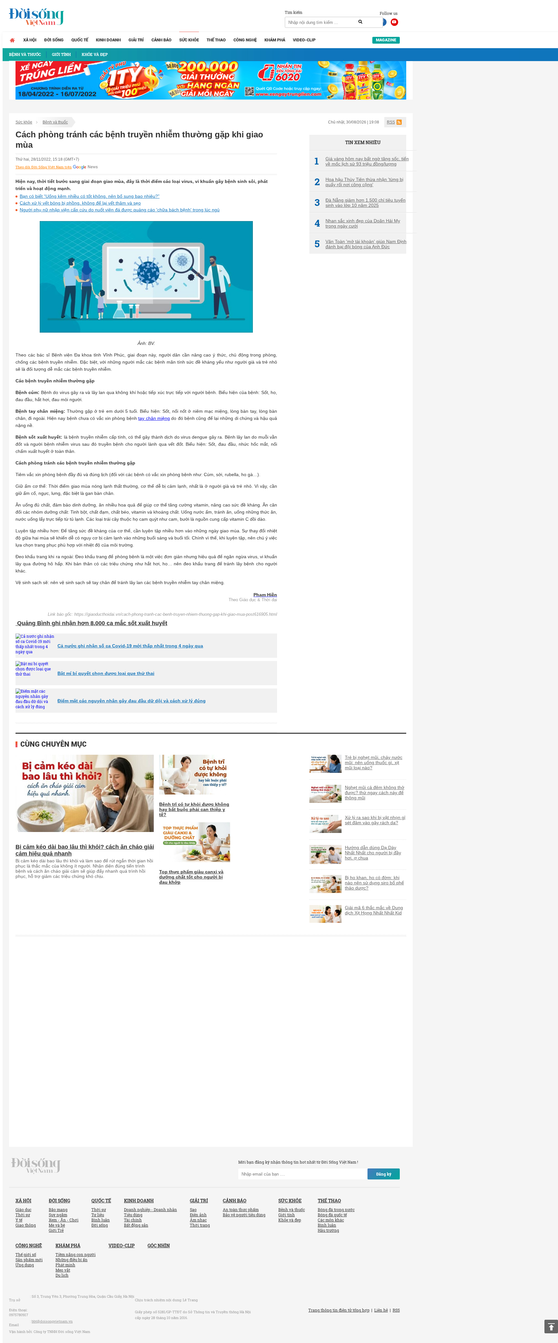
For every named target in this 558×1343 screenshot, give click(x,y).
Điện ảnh (198, 1214)
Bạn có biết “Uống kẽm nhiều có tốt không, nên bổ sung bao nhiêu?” (90, 196)
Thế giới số (26, 1254)
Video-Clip (304, 39)
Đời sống (54, 39)
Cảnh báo (161, 39)
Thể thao (216, 39)
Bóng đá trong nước (336, 1209)
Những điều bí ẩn (72, 1259)
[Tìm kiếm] (360, 22)
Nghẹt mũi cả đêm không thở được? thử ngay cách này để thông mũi (374, 792)
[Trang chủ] (12, 40)
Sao (193, 1209)
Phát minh (65, 1264)
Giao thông (26, 1225)
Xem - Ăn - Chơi (63, 1219)
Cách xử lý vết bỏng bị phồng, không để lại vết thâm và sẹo (80, 203)
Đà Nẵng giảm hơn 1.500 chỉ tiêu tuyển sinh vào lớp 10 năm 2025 (360, 202)
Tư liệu (97, 1214)
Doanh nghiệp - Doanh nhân (150, 1209)
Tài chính (133, 1219)
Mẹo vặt (63, 1270)
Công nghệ (245, 39)
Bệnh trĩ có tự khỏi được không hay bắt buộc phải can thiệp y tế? (194, 809)
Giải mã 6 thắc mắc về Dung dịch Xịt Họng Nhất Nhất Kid (374, 910)
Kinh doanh (108, 39)
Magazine (386, 39)
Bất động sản (136, 1225)
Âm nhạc (198, 1219)
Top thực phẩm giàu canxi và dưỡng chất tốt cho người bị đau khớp (191, 877)
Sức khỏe (189, 39)
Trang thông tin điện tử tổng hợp (338, 1310)
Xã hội (29, 39)
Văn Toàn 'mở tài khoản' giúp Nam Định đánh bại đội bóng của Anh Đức (361, 244)
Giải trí (136, 39)
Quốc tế (79, 39)
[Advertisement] (357, 367)
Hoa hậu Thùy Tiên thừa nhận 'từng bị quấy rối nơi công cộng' (359, 182)
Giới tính (286, 1214)
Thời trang (200, 1225)
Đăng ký (383, 1174)
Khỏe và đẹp (289, 1219)
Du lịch (62, 1275)
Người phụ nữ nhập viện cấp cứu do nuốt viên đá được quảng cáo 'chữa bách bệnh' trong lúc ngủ (120, 209)
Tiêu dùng (133, 1214)
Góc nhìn (159, 1245)
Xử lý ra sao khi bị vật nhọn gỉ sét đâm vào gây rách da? (375, 820)
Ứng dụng (25, 1264)
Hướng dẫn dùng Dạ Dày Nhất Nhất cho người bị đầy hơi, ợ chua (373, 852)
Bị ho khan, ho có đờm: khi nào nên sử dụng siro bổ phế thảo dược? (374, 882)
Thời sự (23, 1214)
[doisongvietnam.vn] (36, 1165)
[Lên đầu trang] (551, 1326)
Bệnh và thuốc (55, 122)
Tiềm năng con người (76, 1254)
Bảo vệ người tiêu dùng (244, 1214)
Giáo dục (23, 1209)
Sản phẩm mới (29, 1259)
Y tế (19, 1219)
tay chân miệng (154, 418)
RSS (391, 122)
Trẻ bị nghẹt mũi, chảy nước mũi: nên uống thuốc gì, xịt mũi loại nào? (373, 762)
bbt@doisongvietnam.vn (52, 1321)
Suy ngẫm (58, 1214)
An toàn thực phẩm (241, 1209)
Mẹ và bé (57, 1225)
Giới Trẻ (56, 1230)
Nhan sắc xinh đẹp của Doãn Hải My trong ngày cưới (357, 223)
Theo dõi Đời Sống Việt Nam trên (44, 167)
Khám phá (274, 39)
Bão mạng (58, 1209)
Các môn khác (331, 1219)
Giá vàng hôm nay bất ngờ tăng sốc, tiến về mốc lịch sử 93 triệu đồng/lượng (362, 161)
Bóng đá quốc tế (332, 1214)
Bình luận (100, 1219)
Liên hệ (381, 1310)
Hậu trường (328, 1230)
